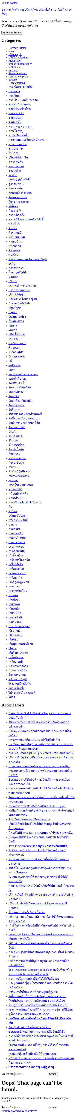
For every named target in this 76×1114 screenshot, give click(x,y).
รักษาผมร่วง (16, 391)
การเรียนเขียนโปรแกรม (23, 100)
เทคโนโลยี (15, 617)
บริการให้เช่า (16, 294)
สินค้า (12, 467)
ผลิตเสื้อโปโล (16, 334)
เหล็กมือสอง (16, 657)
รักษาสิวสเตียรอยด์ (19, 400)
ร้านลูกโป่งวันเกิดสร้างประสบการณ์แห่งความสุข (38, 1005)
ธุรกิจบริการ (16, 268)
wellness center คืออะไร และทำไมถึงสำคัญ (34, 739)
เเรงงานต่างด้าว (18, 666)
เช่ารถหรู (14, 586)
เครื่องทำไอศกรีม (19, 559)
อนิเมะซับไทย (16, 515)
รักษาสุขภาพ (16, 405)
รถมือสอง (14, 365)
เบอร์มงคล (15, 621)
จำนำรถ (13, 153)
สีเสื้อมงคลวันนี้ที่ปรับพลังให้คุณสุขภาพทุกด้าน (37, 996)
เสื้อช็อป (13, 639)
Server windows (17, 73)
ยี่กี (10, 360)
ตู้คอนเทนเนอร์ (17, 197)
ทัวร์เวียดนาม (16, 237)
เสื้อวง (12, 648)
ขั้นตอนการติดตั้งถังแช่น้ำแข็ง (26, 912)
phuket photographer (20, 63)
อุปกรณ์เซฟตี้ (16, 551)
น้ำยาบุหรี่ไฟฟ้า (17, 272)
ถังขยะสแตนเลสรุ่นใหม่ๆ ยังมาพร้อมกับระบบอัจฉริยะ (41, 753)
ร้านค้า (12, 431)
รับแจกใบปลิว (16, 427)
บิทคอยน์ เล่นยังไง (19, 303)
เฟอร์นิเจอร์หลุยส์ (19, 626)
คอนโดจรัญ (15, 130)
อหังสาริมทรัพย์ (18, 520)
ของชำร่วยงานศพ (19, 104)
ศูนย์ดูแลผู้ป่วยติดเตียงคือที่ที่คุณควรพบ (32, 1053)
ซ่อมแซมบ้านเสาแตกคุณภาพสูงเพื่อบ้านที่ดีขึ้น (36, 1031)
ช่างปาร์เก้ (14, 170)
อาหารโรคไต (16, 542)
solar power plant (18, 76)
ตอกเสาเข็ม (15, 188)
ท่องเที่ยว (14, 223)
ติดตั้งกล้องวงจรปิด (20, 192)
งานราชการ (16, 148)
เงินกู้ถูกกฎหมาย (18, 582)
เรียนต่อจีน (15, 635)
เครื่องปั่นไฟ (15, 564)
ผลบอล (12, 329)
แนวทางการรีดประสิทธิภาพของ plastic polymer (37, 806)
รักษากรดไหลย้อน (19, 387)
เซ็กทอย (13, 595)
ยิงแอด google (16, 356)
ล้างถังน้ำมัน (16, 449)
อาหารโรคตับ (17, 537)
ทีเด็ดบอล (14, 250)
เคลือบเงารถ (16, 568)
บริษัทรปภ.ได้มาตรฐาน (22, 299)
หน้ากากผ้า (15, 489)
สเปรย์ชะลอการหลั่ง (20, 484)
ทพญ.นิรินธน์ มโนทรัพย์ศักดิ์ (25, 219)
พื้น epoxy (14, 347)
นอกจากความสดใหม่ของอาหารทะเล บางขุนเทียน (39, 766)
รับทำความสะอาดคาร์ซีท (24, 422)
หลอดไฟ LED (16, 498)
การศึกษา (14, 95)
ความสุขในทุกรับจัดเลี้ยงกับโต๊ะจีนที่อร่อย (33, 978)
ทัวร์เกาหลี (15, 232)
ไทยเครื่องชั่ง (16, 688)
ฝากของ (13, 338)
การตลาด (14, 91)
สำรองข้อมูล (16, 462)
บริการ (12, 281)
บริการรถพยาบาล (19, 290)
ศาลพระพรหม (17, 458)
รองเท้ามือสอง (17, 378)
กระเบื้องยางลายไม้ (20, 86)
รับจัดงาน (14, 409)
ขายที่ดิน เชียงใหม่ (19, 108)
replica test (14, 66)
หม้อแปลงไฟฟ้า (18, 493)
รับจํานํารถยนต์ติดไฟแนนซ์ (25, 413)
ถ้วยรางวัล (14, 210)
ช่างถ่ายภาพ (16, 166)
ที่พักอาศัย (14, 245)
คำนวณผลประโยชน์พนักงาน (26, 139)
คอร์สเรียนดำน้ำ (18, 135)
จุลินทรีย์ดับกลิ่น (18, 157)
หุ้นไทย (12, 511)
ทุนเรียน (13, 254)
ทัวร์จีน (12, 228)
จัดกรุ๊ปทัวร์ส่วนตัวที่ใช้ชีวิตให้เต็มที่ (29, 1027)
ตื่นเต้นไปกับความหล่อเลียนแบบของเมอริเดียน (36, 1000)
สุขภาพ (13, 480)
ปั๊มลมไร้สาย (16, 321)
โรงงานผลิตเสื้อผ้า (19, 683)
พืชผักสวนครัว (17, 343)
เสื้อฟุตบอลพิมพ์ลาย (20, 643)
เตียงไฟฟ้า (14, 612)
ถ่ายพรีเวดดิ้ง (16, 215)
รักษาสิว (13, 396)
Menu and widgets (12, 32)
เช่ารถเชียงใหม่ (17, 590)
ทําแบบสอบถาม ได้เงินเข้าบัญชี (27, 259)
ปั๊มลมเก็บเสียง (17, 316)
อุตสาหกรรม (16, 546)
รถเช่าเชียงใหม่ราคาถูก (23, 374)
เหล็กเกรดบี (15, 661)
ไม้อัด (11, 697)
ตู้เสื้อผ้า (13, 206)
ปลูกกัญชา (15, 307)
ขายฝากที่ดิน (16, 113)
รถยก (11, 369)
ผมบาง (12, 325)
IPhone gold (15, 54)
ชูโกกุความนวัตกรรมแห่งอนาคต (28, 1013)
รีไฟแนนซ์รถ (16, 444)
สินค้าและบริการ (18, 475)
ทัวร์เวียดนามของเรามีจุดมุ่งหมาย (29, 819)
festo (11, 51)
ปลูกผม (12, 312)
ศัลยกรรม (14, 453)
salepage (13, 70)
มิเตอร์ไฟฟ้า (15, 352)
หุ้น (10, 506)
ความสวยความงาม (20, 126)
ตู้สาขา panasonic (18, 201)
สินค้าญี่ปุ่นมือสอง (19, 471)
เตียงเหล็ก (14, 608)
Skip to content (9, 2)
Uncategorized (16, 82)
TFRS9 (12, 79)
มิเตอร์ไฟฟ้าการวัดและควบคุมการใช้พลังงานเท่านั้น (40, 832)
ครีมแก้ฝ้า (14, 122)
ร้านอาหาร (15, 436)
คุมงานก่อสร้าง (17, 144)
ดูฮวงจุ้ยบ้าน (16, 184)
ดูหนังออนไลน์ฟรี (19, 179)
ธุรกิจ (11, 263)
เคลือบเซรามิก (17, 573)
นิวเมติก (13, 276)
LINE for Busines (18, 57)
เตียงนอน (14, 604)
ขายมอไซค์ (15, 117)
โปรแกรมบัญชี (17, 679)
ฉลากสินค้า (15, 161)
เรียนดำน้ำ (14, 630)
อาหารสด (14, 528)
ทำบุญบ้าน (15, 241)
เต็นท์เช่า (13, 599)
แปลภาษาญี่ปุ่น (17, 670)
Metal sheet (14, 60)
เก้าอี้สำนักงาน (17, 555)
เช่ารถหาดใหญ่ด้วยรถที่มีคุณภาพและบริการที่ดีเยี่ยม (40, 1009)
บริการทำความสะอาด (22, 285)
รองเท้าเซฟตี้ (16, 383)
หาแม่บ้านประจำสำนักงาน (24, 502)
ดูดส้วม (12, 175)
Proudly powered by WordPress (19, 1110)
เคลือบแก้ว (15, 577)
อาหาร (12, 524)
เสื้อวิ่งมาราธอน (18, 652)
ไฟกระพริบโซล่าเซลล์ (21, 692)
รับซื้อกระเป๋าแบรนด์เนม (23, 418)
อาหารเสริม (15, 533)
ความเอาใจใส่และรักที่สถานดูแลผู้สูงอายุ (33, 991)
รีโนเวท (13, 440)
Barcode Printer (17, 47)
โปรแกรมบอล (17, 674)
